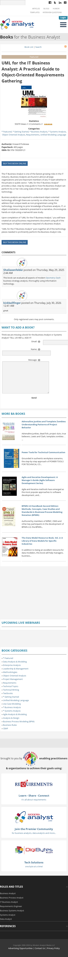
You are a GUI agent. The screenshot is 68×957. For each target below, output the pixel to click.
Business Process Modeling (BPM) (18, 721)
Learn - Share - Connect (34, 795)
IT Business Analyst (9, 901)
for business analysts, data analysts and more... (34, 833)
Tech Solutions (33, 862)
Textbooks (8, 693)
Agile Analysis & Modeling (15, 714)
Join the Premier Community (34, 829)
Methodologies (10, 672)
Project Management (13, 679)
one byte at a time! (34, 866)
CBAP (5, 728)
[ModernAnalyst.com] (34, 817)
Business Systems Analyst (12, 910)
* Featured (7, 131)
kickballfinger (12, 303)
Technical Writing (11, 689)
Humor (56, 8)
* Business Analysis (38, 131)
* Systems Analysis (57, 131)
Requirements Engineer (11, 906)
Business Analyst (8, 893)
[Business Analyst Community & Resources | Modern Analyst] (17, 23)
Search (38, 47)
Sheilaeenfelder (13, 270)
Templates (35, 12)
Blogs (46, 8)
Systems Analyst (7, 914)
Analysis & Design (11, 718)
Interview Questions (52, 12)
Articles (36, 8)
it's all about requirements (34, 799)
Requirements (32, 134)
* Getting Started (21, 131)
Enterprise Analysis (12, 665)
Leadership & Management (15, 668)
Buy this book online (14, 163)
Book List (29, 47)
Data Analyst (6, 919)
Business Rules (10, 725)
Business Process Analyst (11, 897)
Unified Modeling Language (53, 134)
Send (34, 397)
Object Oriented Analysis (13, 134)
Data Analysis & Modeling (15, 661)
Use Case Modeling (12, 703)
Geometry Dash (53, 277)
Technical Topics (10, 686)
